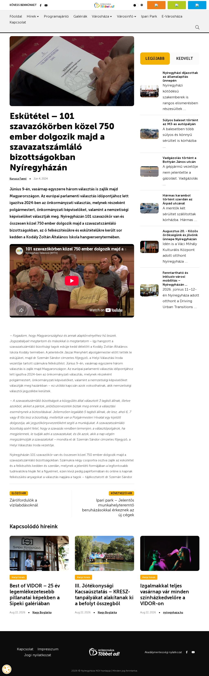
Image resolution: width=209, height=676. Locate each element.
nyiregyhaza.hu (173, 612)
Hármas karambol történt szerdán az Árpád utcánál (177, 199)
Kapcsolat (18, 22)
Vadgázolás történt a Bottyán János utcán (179, 160)
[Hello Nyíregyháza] (197, 5)
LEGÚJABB (155, 58)
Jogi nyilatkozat (37, 655)
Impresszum (48, 649)
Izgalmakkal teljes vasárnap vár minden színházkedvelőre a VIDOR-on (164, 594)
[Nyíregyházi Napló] (177, 5)
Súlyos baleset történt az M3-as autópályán (180, 122)
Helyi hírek (18, 577)
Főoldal (16, 16)
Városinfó (125, 16)
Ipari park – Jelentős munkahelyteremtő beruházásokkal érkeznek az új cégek (108, 507)
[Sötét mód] (138, 5)
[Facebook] (40, 5)
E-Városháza (172, 16)
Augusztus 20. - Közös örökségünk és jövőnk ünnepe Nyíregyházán (180, 235)
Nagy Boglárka (41, 612)
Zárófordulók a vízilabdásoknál (24, 502)
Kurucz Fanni (18, 178)
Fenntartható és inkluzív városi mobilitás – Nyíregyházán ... (175, 278)
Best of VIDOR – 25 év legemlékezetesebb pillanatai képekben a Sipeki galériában (35, 594)
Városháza (100, 16)
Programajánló (56, 16)
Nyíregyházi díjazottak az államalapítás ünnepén (180, 76)
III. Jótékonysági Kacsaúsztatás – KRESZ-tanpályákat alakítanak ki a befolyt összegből (104, 594)
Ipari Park (149, 16)
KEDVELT (184, 58)
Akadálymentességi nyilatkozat (163, 652)
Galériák (80, 16)
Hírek (31, 16)
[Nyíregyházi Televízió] (156, 5)
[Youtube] (46, 5)
